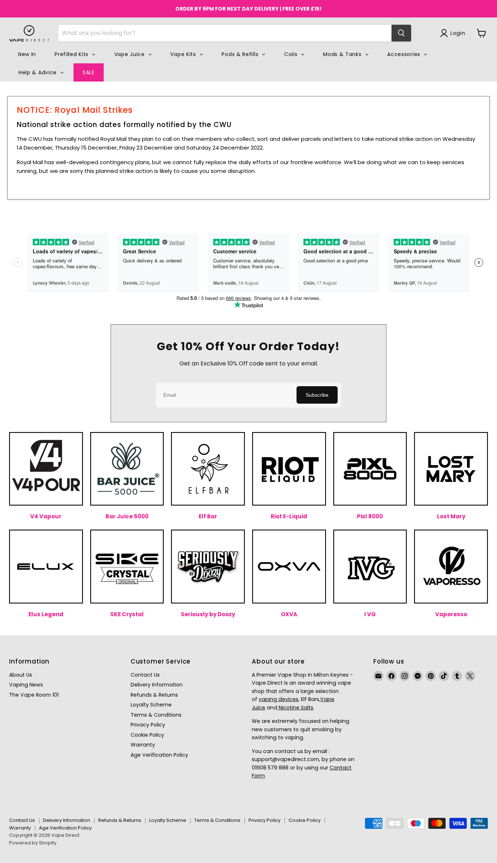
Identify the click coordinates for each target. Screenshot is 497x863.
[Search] (401, 33)
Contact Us (145, 674)
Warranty (143, 744)
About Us (20, 674)
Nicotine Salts (295, 707)
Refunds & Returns (154, 694)
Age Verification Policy (159, 755)
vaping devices (278, 699)
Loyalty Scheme (151, 704)
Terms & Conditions (156, 714)
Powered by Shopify (32, 842)
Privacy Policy (148, 724)
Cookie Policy (147, 735)
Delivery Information (157, 684)
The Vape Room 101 (34, 694)
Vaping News (26, 684)
